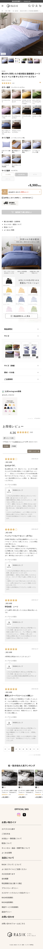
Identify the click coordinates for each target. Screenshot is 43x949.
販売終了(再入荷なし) (23, 212)
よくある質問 (7, 852)
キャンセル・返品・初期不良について (16, 848)
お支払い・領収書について (12, 838)
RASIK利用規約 (7, 897)
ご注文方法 (6, 833)
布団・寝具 (7, 11)
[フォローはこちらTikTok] (24, 814)
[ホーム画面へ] (2, 11)
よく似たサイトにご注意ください (14, 869)
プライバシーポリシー (10, 888)
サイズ (6, 336)
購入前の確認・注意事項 (12, 221)
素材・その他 (9, 372)
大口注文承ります (8, 874)
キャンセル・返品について (13, 224)
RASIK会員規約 (7, 902)
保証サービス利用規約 (10, 907)
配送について (8, 227)
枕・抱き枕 (15, 11)
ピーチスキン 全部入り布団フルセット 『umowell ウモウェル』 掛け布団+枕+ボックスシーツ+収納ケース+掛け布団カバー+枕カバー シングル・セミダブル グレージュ (26, 791)
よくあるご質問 (9, 230)
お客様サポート (18, 442)
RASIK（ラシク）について (11, 864)
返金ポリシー (7, 911)
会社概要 (5, 878)
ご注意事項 (8, 379)
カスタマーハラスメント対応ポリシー (16, 893)
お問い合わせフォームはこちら (13, 923)
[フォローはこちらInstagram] (18, 814)
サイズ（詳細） (10, 365)
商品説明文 (8, 329)
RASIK (3, 71)
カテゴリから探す (8, 829)
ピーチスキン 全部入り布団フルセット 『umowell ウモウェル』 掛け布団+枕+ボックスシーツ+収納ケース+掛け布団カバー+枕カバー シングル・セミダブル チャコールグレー (9, 791)
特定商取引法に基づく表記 (12, 883)
